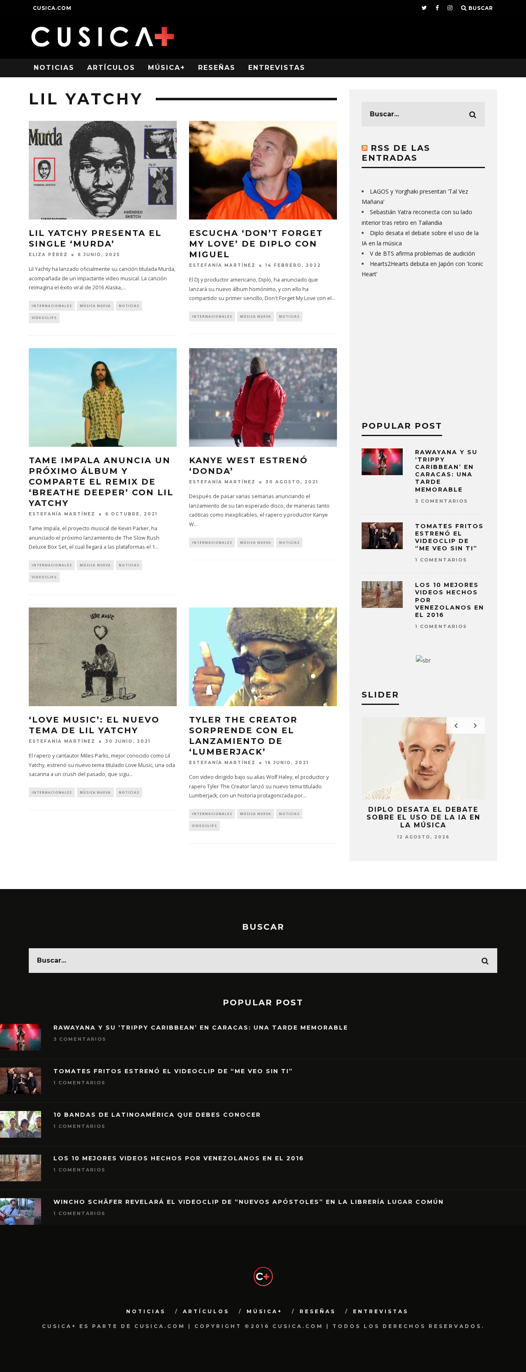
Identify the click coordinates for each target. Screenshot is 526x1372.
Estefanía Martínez (222, 265)
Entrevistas (276, 68)
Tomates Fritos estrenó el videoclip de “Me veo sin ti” (449, 537)
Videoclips (44, 317)
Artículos (111, 68)
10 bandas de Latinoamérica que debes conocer (157, 1114)
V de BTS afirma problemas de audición (422, 253)
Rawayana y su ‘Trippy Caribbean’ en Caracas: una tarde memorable (446, 470)
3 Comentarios (441, 501)
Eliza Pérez (48, 254)
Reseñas (216, 68)
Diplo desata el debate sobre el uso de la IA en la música (423, 817)
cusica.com (52, 8)
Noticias (54, 68)
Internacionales (52, 305)
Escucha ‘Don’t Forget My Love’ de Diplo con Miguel (256, 243)
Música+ (166, 68)
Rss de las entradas (396, 153)
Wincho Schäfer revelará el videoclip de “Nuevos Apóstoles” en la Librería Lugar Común (248, 1202)
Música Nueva (95, 305)
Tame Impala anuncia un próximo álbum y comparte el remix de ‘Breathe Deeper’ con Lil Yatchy (101, 481)
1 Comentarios (441, 560)
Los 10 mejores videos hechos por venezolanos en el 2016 (178, 1158)
